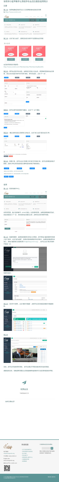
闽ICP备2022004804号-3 (10, 478)
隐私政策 (49, 476)
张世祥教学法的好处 (27, 451)
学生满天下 (25, 455)
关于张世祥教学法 (26, 449)
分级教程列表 (25, 459)
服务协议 (53, 476)
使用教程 (24, 461)
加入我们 (24, 453)
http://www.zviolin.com (13, 12)
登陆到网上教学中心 (27, 457)
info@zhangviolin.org (30, 241)
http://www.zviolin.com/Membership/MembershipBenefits (23, 67)
